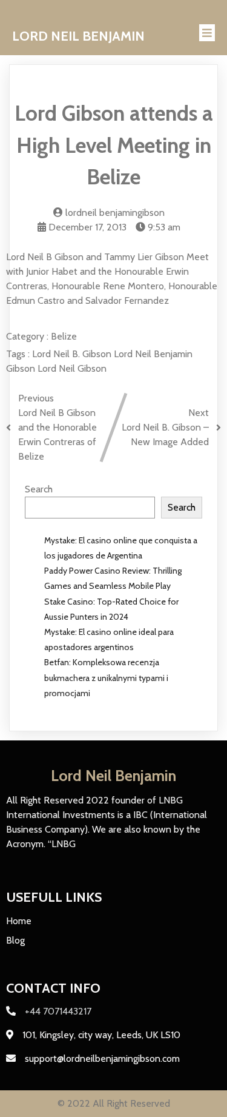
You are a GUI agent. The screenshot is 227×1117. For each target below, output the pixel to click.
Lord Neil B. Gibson (73, 354)
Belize (64, 336)
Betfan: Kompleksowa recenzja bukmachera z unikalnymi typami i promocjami (106, 677)
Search (39, 489)
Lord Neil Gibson (72, 368)
